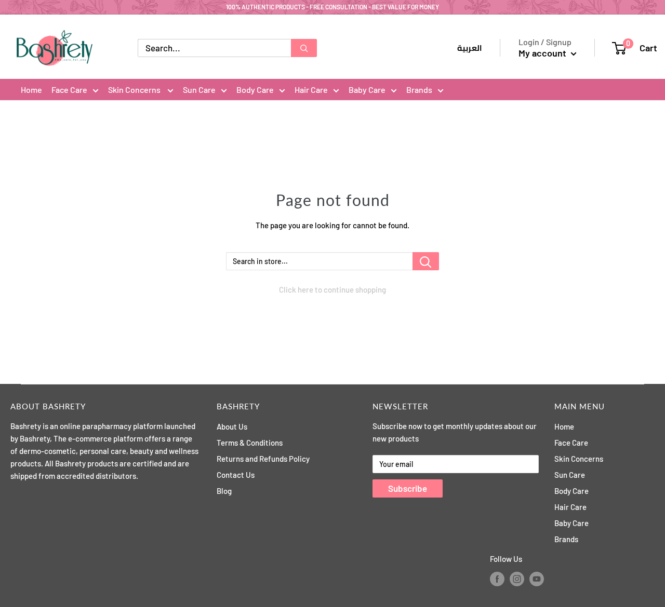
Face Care (69, 89)
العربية (469, 48)
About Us (232, 426)
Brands (419, 89)
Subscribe (407, 488)
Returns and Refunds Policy (263, 458)
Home (31, 89)
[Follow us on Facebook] (497, 578)
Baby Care (367, 89)
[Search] (304, 48)
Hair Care (311, 89)
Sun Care (199, 89)
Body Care (255, 89)
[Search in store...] (426, 261)
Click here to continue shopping (332, 289)
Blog (224, 490)
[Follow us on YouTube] (536, 578)
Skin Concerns (135, 89)
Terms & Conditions (250, 442)
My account (543, 53)
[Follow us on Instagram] (517, 578)
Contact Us (236, 474)
